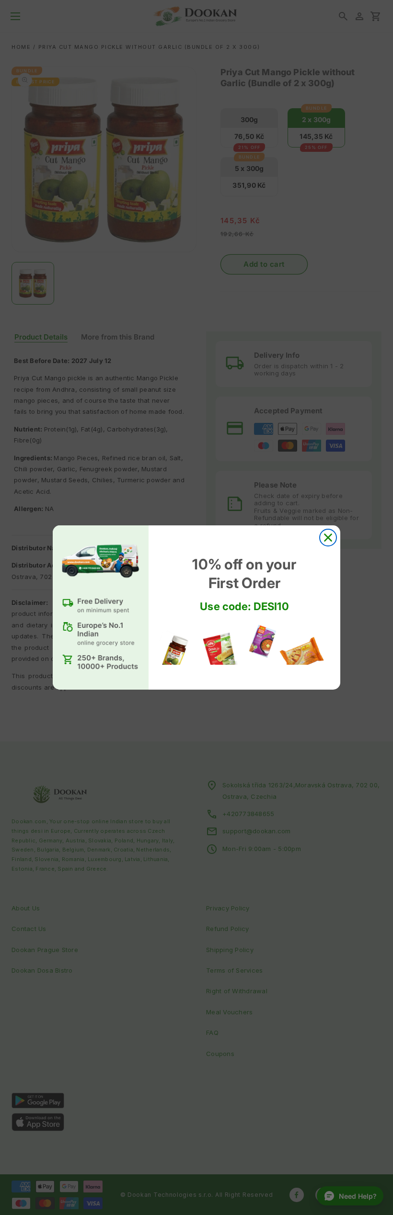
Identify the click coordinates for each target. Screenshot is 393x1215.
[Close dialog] (328, 537)
